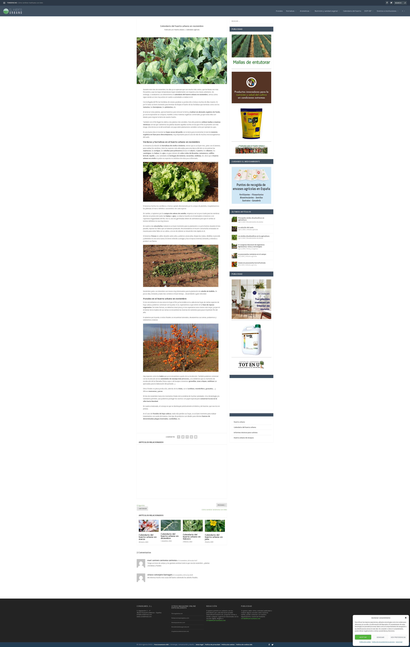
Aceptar (363, 637)
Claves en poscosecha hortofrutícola (251, 263)
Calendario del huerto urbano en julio (214, 537)
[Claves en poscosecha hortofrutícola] (234, 264)
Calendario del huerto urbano (245, 427)
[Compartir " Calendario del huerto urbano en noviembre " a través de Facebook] (178, 437)
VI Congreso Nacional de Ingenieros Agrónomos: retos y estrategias (251, 246)
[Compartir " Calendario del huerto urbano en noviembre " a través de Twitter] (183, 437)
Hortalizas (290, 11)
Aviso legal (399, 642)
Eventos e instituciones (386, 11)
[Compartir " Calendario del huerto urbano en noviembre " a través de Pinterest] (187, 437)
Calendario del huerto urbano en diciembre (170, 536)
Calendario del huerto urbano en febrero (192, 536)
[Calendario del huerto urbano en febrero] (193, 525)
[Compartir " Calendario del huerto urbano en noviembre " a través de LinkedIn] (191, 437)
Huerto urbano (179, 30)
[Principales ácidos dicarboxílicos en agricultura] (234, 219)
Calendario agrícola (192, 30)
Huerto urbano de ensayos (244, 438)
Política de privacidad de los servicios (383, 642)
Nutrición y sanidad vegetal (326, 11)
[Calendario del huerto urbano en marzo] (149, 526)
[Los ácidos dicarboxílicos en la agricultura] (234, 237)
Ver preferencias (398, 637)
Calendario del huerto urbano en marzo (148, 537)
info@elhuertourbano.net (216, 620)
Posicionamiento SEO (161, 645)
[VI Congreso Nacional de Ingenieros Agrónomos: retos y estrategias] (234, 246)
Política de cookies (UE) (244, 645)
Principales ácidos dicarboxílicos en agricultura (251, 219)
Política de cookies (365, 642)
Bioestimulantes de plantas (255, 222)
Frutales (279, 11)
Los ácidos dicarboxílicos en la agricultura (253, 236)
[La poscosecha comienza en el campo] (234, 255)
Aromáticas (304, 11)
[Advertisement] (182, 472)
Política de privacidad (212, 645)
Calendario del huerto (352, 11)
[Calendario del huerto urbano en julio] (215, 526)
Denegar (380, 637)
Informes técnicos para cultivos (245, 432)
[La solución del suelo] (234, 229)
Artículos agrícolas (252, 229)
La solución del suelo (245, 227)
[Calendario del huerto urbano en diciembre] (171, 525)
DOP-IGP (367, 11)
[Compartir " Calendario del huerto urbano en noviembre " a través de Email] (196, 437)
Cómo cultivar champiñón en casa (29, 3)
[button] (406, 618)
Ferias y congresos (252, 249)
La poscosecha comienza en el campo (252, 254)
